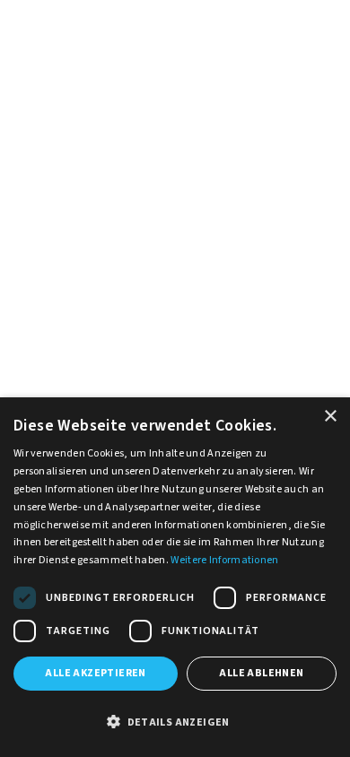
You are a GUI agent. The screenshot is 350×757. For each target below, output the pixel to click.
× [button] (330, 416)
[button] (175, 722)
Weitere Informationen (224, 560)
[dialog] (175, 577)
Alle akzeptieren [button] (95, 673)
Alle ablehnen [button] (261, 673)
